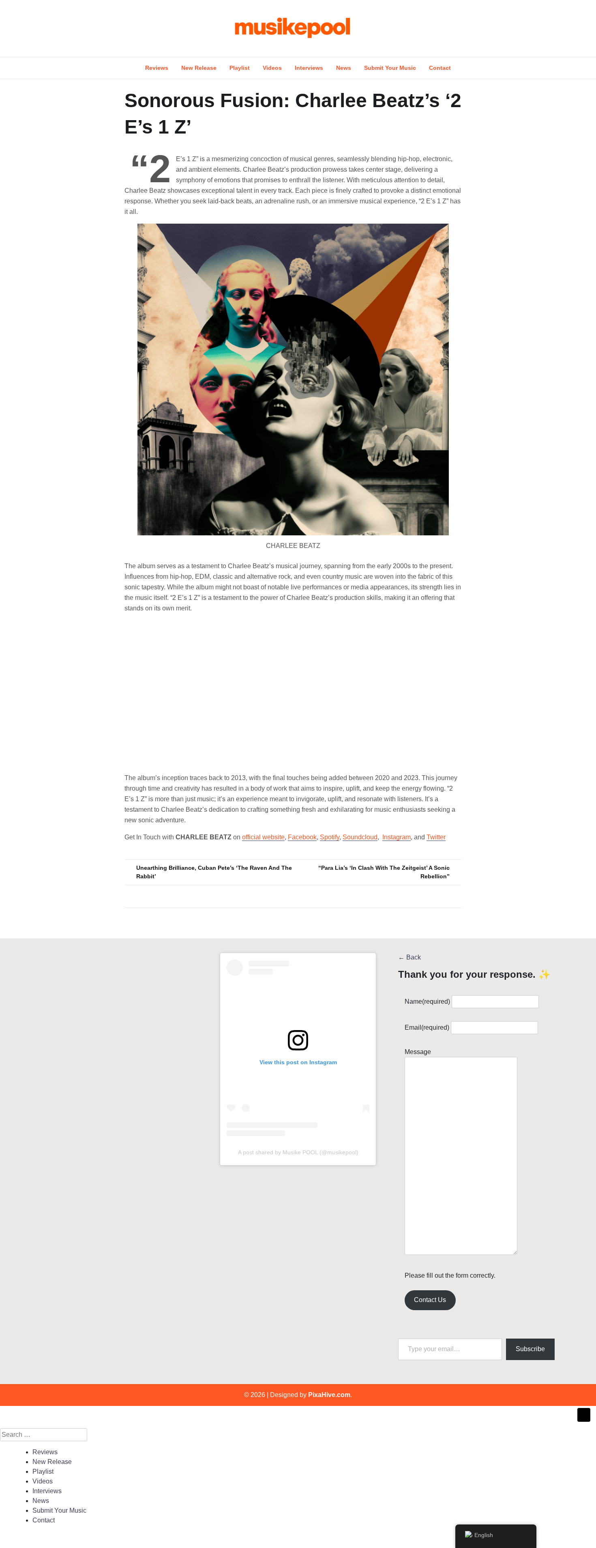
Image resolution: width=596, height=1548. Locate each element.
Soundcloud (360, 837)
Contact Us (430, 1299)
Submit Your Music (390, 68)
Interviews (309, 68)
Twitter (436, 837)
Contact (440, 68)
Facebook (302, 837)
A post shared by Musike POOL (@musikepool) (298, 1152)
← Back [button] (409, 957)
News (343, 68)
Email (427, 1027)
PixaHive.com (329, 1394)
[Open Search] (558, 28)
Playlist (239, 68)
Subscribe (530, 1348)
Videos (272, 68)
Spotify (329, 837)
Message (418, 1051)
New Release (199, 68)
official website (263, 837)
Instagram (396, 837)
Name (427, 1001)
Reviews (156, 68)
